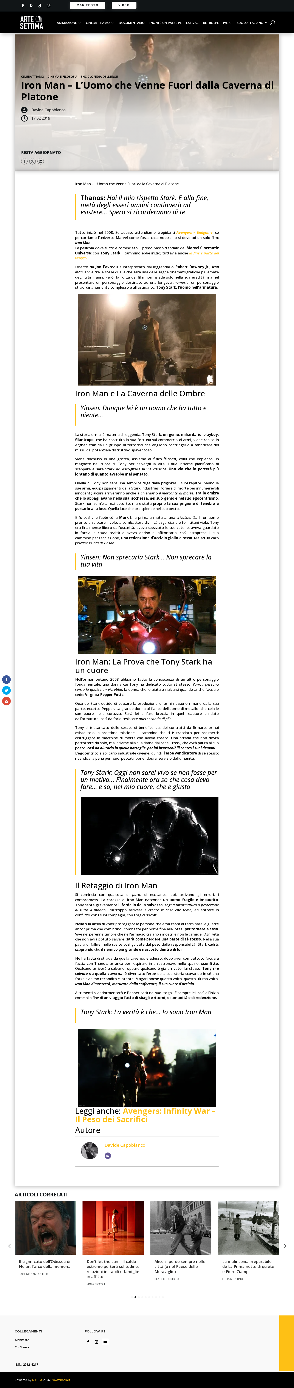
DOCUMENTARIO (132, 23)
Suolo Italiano (250, 23)
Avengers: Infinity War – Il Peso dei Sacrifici (145, 1115)
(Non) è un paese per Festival (173, 23)
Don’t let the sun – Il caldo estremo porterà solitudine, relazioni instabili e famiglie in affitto (113, 1269)
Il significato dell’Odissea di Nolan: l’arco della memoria (45, 1264)
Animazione (67, 23)
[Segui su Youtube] (105, 1341)
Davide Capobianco (125, 1145)
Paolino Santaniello (33, 1274)
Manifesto (88, 5)
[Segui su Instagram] (48, 5)
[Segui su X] (32, 161)
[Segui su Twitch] (31, 5)
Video (124, 5)
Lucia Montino (232, 1279)
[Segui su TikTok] (40, 5)
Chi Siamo (22, 1347)
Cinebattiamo (98, 23)
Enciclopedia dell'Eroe (99, 76)
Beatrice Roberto (167, 1279)
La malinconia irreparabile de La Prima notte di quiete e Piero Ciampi (248, 1266)
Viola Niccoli (96, 1284)
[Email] (108, 1156)
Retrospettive (215, 23)
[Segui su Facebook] (22, 5)
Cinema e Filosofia (62, 76)
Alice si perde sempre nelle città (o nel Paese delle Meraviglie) (180, 1266)
